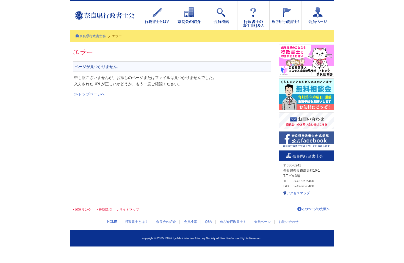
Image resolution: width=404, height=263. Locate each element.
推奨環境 (105, 210)
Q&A (208, 222)
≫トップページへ (89, 94)
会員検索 (190, 222)
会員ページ (262, 222)
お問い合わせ (288, 222)
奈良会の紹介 (166, 222)
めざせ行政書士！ (233, 222)
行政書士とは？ (136, 222)
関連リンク (83, 210)
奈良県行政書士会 (92, 36)
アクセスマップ (298, 193)
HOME (112, 222)
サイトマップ (129, 210)
